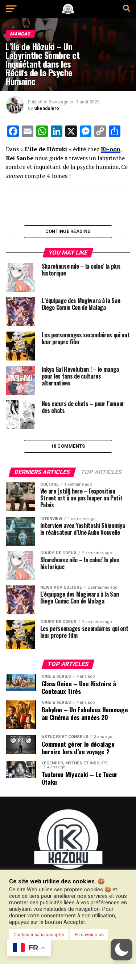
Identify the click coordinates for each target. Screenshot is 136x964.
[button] (121, 949)
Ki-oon (110, 149)
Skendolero (46, 108)
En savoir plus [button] (89, 934)
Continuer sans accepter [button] (38, 934)
